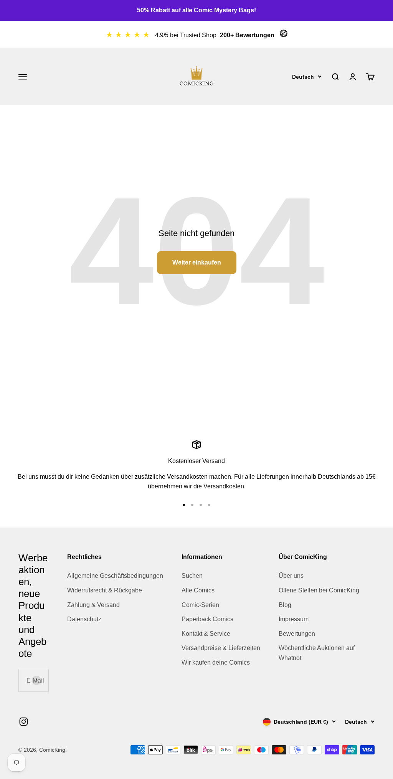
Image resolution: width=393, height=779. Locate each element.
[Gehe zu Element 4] (209, 505)
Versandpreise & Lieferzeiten (221, 648)
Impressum (294, 619)
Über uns (291, 575)
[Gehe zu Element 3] (201, 505)
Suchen (192, 575)
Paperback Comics (207, 619)
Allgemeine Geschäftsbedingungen (115, 575)
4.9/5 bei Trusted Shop (186, 35)
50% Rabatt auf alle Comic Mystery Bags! (196, 10)
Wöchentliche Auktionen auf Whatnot (317, 653)
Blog (285, 605)
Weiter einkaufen (196, 262)
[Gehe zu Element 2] (192, 505)
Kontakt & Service (206, 633)
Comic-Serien (200, 605)
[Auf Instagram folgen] (23, 721)
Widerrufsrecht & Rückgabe (104, 590)
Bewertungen (297, 633)
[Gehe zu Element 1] (184, 505)
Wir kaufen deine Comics (216, 662)
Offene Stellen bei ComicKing (319, 590)
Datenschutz (84, 619)
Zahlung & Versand (93, 605)
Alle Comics (198, 590)
